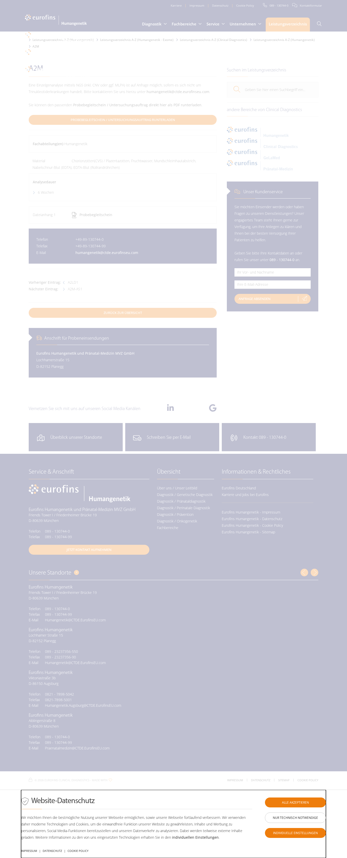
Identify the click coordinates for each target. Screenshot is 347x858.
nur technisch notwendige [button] (295, 818)
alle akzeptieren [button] (295, 802)
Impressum (29, 851)
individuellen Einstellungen (195, 837)
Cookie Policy (78, 851)
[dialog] (173, 824)
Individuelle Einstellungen (295, 833)
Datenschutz (52, 851)
